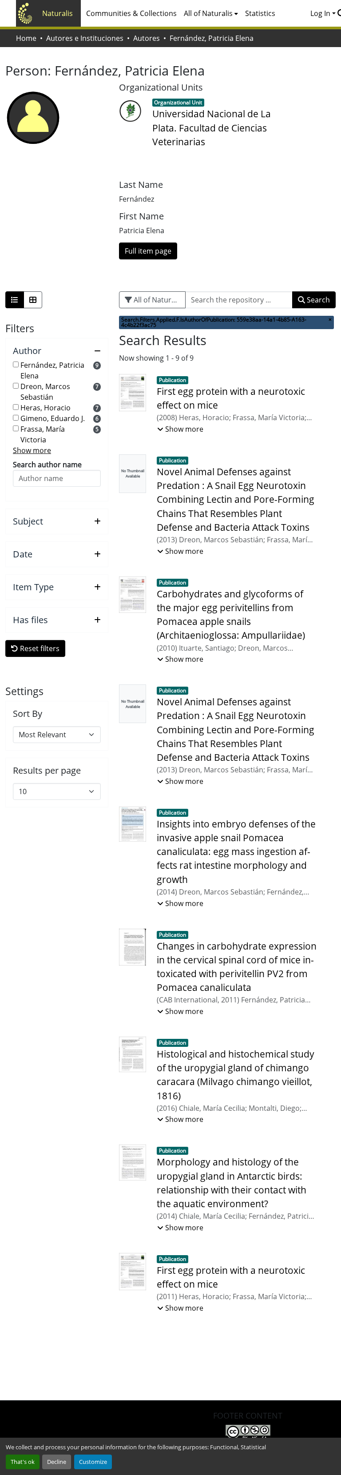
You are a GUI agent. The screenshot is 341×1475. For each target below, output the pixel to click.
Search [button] (317, 300)
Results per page (47, 770)
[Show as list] (14, 299)
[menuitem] (211, 13)
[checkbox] (16, 364)
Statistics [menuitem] (260, 13)
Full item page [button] (148, 251)
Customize (93, 1462)
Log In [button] (321, 13)
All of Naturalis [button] (208, 13)
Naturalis (57, 13)
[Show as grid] (33, 299)
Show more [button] (32, 450)
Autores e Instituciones (84, 38)
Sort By (27, 713)
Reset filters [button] (38, 648)
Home (26, 38)
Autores (146, 38)
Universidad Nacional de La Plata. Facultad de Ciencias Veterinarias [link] (211, 127)
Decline (56, 1462)
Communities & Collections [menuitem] (131, 13)
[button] (57, 351)
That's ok (23, 1462)
